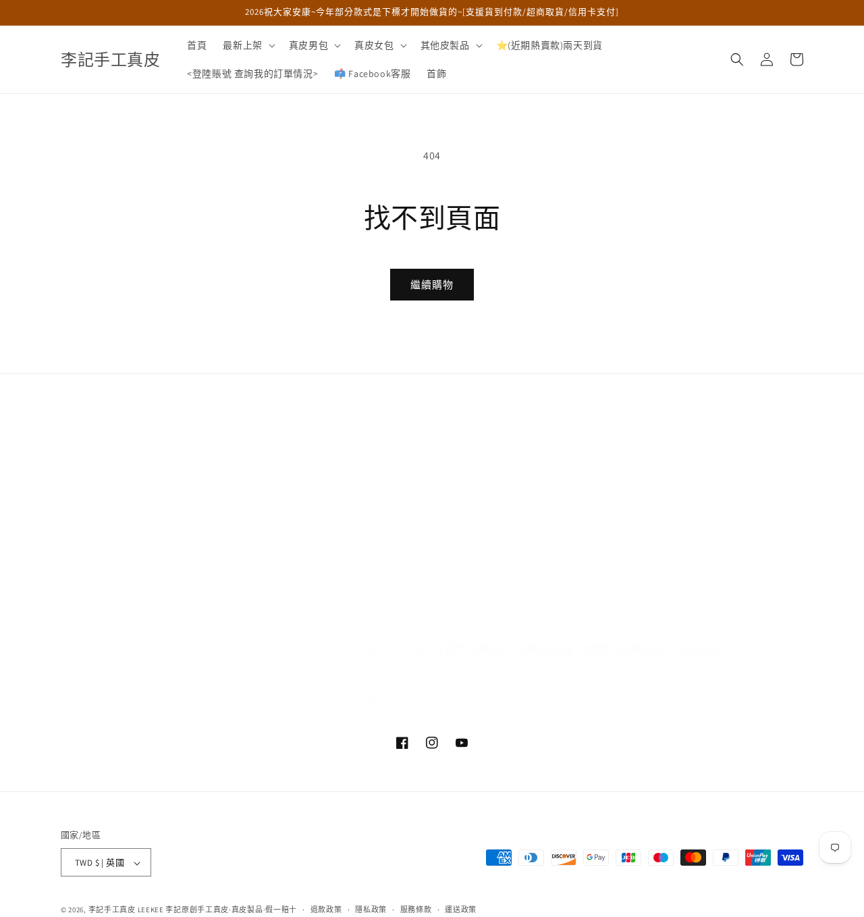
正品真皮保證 (90, 482)
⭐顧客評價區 (340, 435)
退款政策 (326, 909)
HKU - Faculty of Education (368, 506)
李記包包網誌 (339, 410)
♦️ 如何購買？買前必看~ (614, 410)
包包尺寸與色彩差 (100, 554)
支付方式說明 (90, 506)
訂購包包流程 (90, 529)
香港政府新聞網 (344, 482)
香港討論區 (334, 458)
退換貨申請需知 (95, 435)
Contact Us (334, 601)
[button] (247, 45)
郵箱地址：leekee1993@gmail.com (635, 435)
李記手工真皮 (112, 910)
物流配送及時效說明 (105, 458)
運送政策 (461, 909)
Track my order (342, 554)
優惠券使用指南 (95, 577)
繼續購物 (432, 284)
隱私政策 (329, 529)
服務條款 (329, 577)
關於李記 (80, 410)
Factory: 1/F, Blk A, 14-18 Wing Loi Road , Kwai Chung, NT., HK (674, 466)
